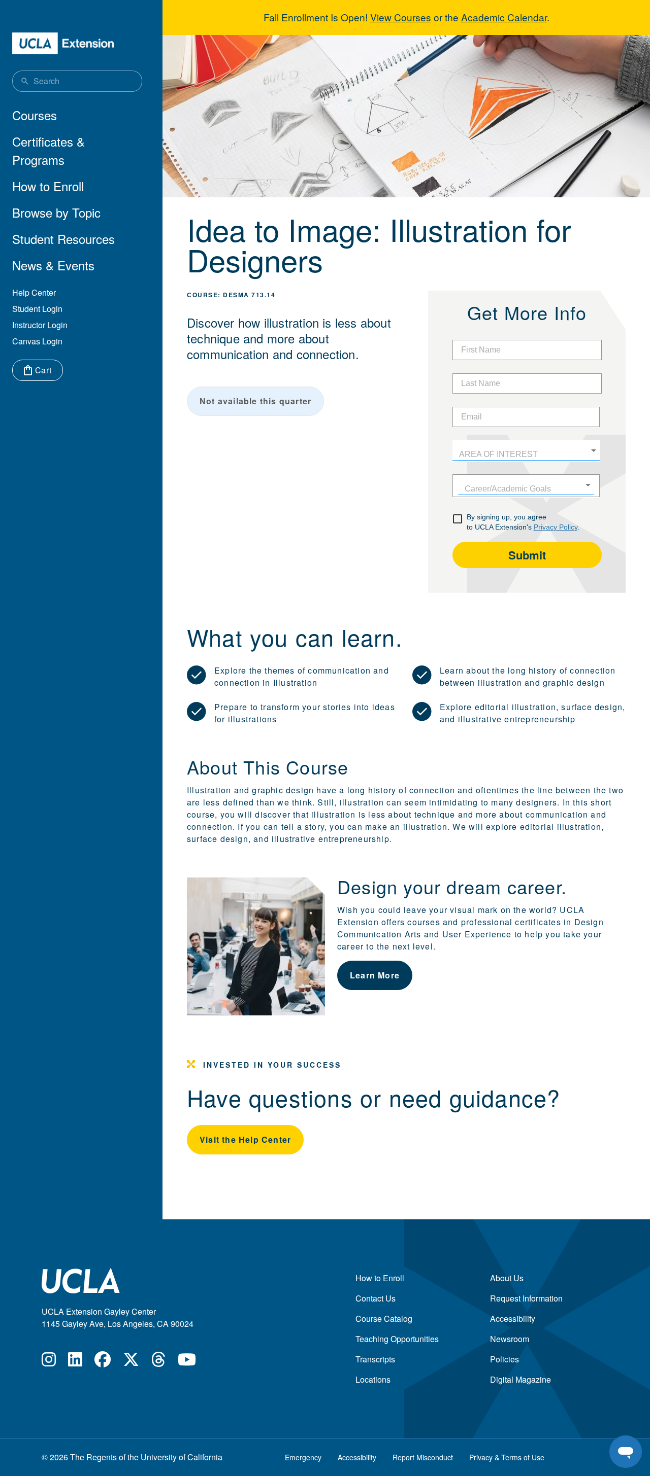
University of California (181, 1457)
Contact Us (375, 1298)
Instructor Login (40, 325)
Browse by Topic (56, 212)
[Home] (63, 43)
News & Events (53, 265)
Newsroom (509, 1339)
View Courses (400, 17)
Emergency (303, 1457)
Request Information (526, 1298)
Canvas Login (37, 341)
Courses (34, 115)
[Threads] (158, 1362)
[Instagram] (49, 1362)
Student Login (37, 308)
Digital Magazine (520, 1379)
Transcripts (375, 1359)
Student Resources (63, 239)
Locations (373, 1379)
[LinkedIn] (75, 1362)
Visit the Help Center (245, 1139)
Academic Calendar (504, 17)
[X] (131, 1362)
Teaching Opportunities (397, 1339)
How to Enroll (48, 186)
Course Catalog (383, 1318)
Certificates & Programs (48, 150)
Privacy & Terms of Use (506, 1457)
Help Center (34, 292)
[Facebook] (102, 1362)
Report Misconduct (423, 1457)
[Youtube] (187, 1362)
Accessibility (512, 1318)
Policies (504, 1359)
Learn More (375, 975)
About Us (507, 1278)
